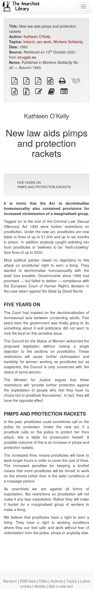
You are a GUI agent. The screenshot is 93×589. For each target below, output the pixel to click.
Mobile (40, 586)
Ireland (29, 41)
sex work (44, 41)
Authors (57, 581)
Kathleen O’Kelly (37, 36)
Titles (43, 581)
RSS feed (28, 581)
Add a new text (61, 586)
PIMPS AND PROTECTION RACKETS (44, 187)
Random (10, 581)
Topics (71, 581)
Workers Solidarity (68, 41)
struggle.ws (27, 57)
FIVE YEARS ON (29, 182)
